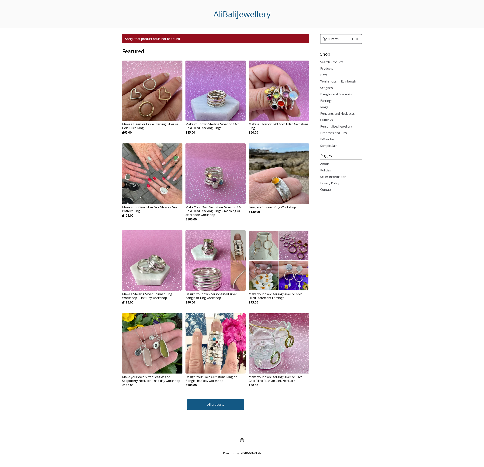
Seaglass (326, 88)
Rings (324, 107)
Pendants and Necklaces (337, 113)
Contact (325, 190)
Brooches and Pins (333, 133)
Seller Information (333, 177)
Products (326, 68)
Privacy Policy (329, 183)
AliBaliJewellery (242, 14)
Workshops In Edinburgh (338, 81)
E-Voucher (327, 139)
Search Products (331, 62)
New (323, 75)
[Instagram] (242, 440)
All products (215, 404)
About (324, 164)
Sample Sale (328, 146)
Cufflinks (326, 120)
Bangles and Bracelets (336, 94)
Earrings (326, 101)
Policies (325, 170)
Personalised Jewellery (336, 126)
